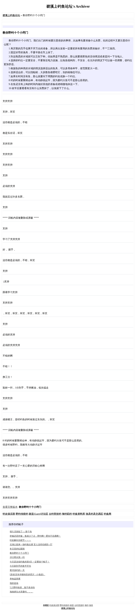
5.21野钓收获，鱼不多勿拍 (22, 587)
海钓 (87, 605)
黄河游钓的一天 (17, 570)
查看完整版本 (10, 507)
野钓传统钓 (64, 605)
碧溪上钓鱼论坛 (68, 608)
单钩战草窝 (15, 579)
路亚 (72, 605)
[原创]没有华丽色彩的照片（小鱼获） (27, 574)
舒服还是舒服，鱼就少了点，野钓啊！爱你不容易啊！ (35, 536)
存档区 (46, 605)
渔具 (91, 605)
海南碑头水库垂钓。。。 (21, 591)
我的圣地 (14, 583)
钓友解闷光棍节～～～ (20, 540)
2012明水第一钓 (17, 557)
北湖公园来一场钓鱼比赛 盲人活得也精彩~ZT (31, 544)
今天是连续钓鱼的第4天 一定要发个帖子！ (30, 561)
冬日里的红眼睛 (17, 549)
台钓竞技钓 (79, 605)
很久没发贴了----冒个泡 (21, 531)
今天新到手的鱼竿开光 (20, 566)
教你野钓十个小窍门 (19, 553)
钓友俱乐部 (54, 605)
